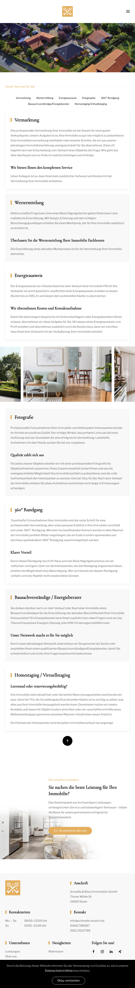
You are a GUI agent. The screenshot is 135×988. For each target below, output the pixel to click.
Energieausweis (68, 97)
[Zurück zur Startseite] (67, 11)
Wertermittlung (44, 97)
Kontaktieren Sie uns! (72, 830)
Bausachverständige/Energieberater (48, 103)
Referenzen (56, 951)
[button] (128, 11)
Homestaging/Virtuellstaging (91, 103)
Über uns (11, 956)
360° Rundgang (110, 97)
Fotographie (88, 97)
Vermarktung (23, 97)
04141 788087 (80, 925)
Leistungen (12, 951)
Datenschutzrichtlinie (59, 970)
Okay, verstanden (68, 980)
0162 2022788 (80, 930)
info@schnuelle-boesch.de (87, 920)
